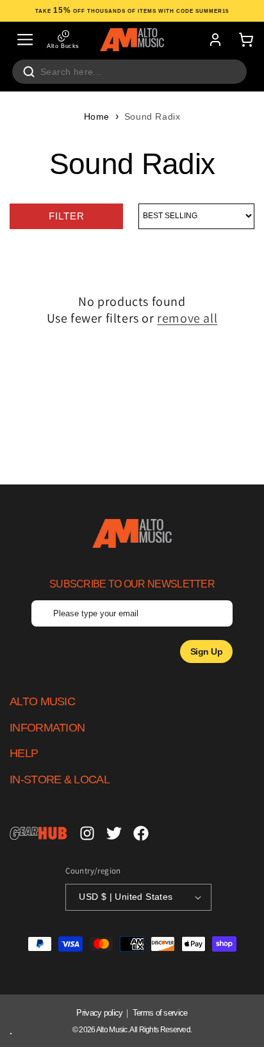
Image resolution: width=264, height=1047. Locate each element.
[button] (25, 40)
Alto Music (112, 1029)
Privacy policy (99, 1013)
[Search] (28, 71)
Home (97, 116)
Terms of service (160, 1013)
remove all (187, 318)
